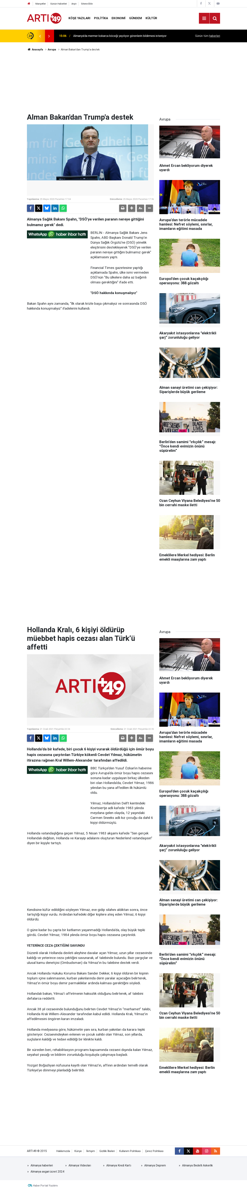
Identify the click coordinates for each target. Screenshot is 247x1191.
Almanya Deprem (155, 1165)
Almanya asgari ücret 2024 (47, 1171)
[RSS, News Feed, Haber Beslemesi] (215, 1151)
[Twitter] (38, 208)
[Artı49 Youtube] (218, 3)
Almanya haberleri (42, 1165)
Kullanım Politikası (130, 1151)
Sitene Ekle (87, 3)
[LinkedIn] (55, 208)
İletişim (90, 1151)
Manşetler (40, 3)
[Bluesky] (46, 208)
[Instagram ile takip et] (206, 1151)
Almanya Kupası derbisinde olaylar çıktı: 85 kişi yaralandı (108, 36)
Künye (78, 1151)
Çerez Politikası (154, 1151)
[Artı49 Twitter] (209, 3)
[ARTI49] (44, 18)
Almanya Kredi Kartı (118, 1165)
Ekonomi (118, 18)
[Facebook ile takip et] (179, 1151)
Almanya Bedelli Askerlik (197, 1165)
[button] (131, 208)
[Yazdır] (122, 208)
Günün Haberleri (58, 3)
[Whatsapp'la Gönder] (63, 208)
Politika (101, 18)
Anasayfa (37, 49)
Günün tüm (207, 36)
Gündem (135, 18)
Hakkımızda (63, 1151)
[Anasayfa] (29, 3)
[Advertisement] (123, 82)
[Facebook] (30, 208)
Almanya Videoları (80, 1165)
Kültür (151, 18)
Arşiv (73, 3)
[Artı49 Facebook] (201, 3)
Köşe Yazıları (79, 18)
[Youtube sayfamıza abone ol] (197, 1151)
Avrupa (52, 49)
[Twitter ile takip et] (188, 1151)
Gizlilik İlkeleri (107, 1151)
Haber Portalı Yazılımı (45, 1185)
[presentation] (39, 36)
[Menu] (204, 18)
